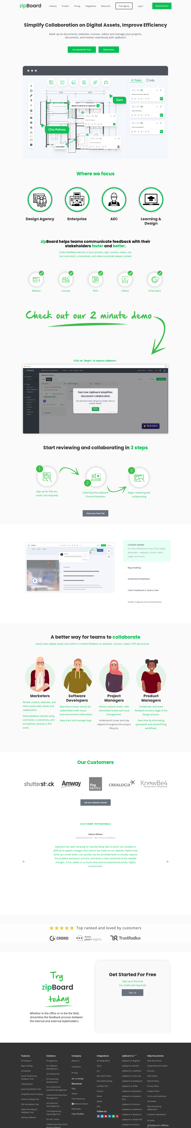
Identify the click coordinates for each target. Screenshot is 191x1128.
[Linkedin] (109, 1116)
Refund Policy (153, 1081)
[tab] (147, 551)
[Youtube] (105, 1116)
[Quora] (117, 1116)
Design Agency (40, 219)
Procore (100, 1091)
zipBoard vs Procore (130, 1124)
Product (65, 6)
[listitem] (95, 37)
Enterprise (77, 219)
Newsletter (76, 1109)
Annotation (26, 1071)
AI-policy (151, 1120)
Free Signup (124, 6)
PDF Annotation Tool (30, 1104)
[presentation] (24, 861)
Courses (65, 290)
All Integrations (103, 1060)
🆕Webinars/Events (80, 1104)
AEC (114, 219)
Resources (105, 6)
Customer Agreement (156, 1114)
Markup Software (28, 1117)
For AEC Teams (52, 1119)
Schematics (155, 290)
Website (36, 290)
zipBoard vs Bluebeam (131, 1091)
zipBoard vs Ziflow (130, 1086)
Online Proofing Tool (30, 1099)
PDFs (95, 290)
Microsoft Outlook (104, 1081)
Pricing (77, 6)
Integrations (90, 6)
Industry (53, 6)
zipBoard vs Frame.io (131, 1104)
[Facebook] (98, 1116)
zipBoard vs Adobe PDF (132, 1119)
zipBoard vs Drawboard (132, 1081)
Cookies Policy (153, 1091)
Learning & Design (151, 221)
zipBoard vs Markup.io (131, 1114)
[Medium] (113, 1116)
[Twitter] (102, 1116)
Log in (140, 6)
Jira (98, 1071)
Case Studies (78, 1113)
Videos (125, 290)
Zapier (99, 1101)
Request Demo (162, 6)
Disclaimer (151, 1101)
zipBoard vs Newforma (132, 1109)
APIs (98, 1106)
